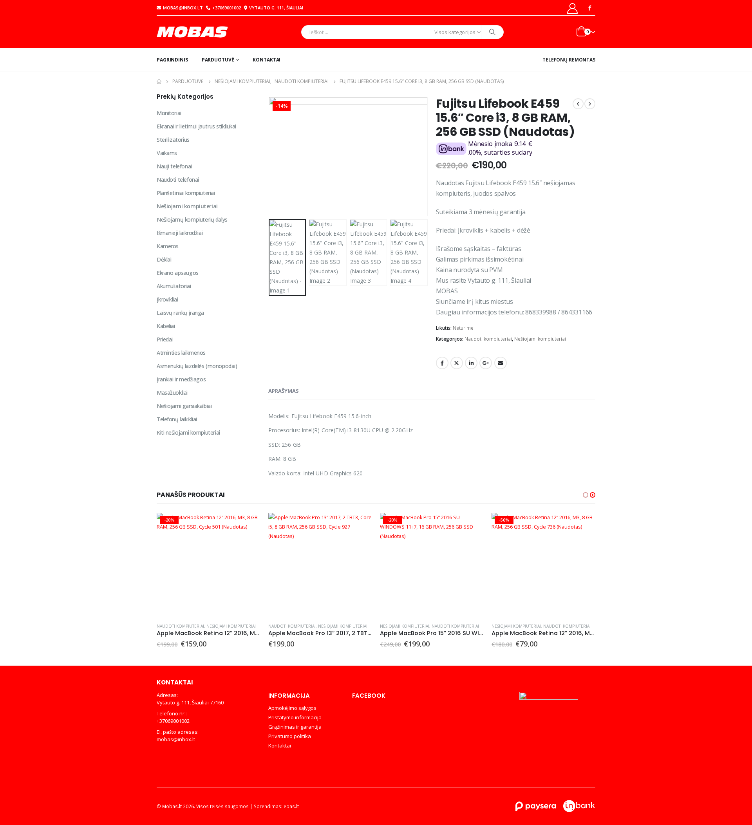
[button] (270, 156)
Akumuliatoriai (174, 286)
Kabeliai (166, 326)
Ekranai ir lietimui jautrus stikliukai (196, 126)
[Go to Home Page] (159, 81)
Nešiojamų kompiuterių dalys (192, 219)
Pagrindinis (172, 59)
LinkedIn (471, 363)
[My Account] (572, 8)
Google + (485, 363)
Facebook (442, 363)
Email (500, 363)
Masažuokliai (172, 392)
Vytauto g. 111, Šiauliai (276, 8)
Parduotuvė (218, 59)
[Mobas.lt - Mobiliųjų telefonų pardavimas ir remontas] (193, 32)
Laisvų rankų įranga (180, 312)
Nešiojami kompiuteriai (540, 339)
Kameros (168, 246)
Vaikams (167, 153)
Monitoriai (169, 113)
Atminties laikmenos (181, 352)
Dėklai (164, 259)
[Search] (492, 32)
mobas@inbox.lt (183, 8)
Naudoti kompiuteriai (488, 339)
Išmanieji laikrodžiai (179, 232)
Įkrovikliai (167, 299)
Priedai (165, 339)
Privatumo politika (289, 736)
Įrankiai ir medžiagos (181, 379)
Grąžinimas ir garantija (295, 726)
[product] (320, 565)
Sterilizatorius (173, 139)
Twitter (456, 363)
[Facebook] (590, 8)
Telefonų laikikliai (177, 419)
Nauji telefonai (174, 166)
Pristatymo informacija (295, 717)
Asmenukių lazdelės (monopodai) (197, 366)
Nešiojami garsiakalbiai (184, 406)
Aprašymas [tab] (283, 390)
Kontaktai (266, 59)
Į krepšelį (247, 526)
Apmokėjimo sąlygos (292, 707)
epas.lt (291, 806)
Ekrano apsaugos (178, 272)
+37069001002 (226, 8)
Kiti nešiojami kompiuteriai (188, 432)
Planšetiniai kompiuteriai (186, 193)
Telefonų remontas (568, 59)
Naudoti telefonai (178, 179)
